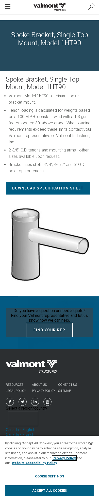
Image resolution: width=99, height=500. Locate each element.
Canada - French (20, 434)
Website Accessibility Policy (34, 463)
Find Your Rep (49, 330)
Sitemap (64, 391)
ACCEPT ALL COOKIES (49, 490)
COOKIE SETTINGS (49, 476)
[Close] (90, 443)
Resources (14, 385)
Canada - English (20, 429)
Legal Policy (16, 391)
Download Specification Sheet (48, 188)
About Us (39, 385)
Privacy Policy (43, 391)
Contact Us (67, 385)
